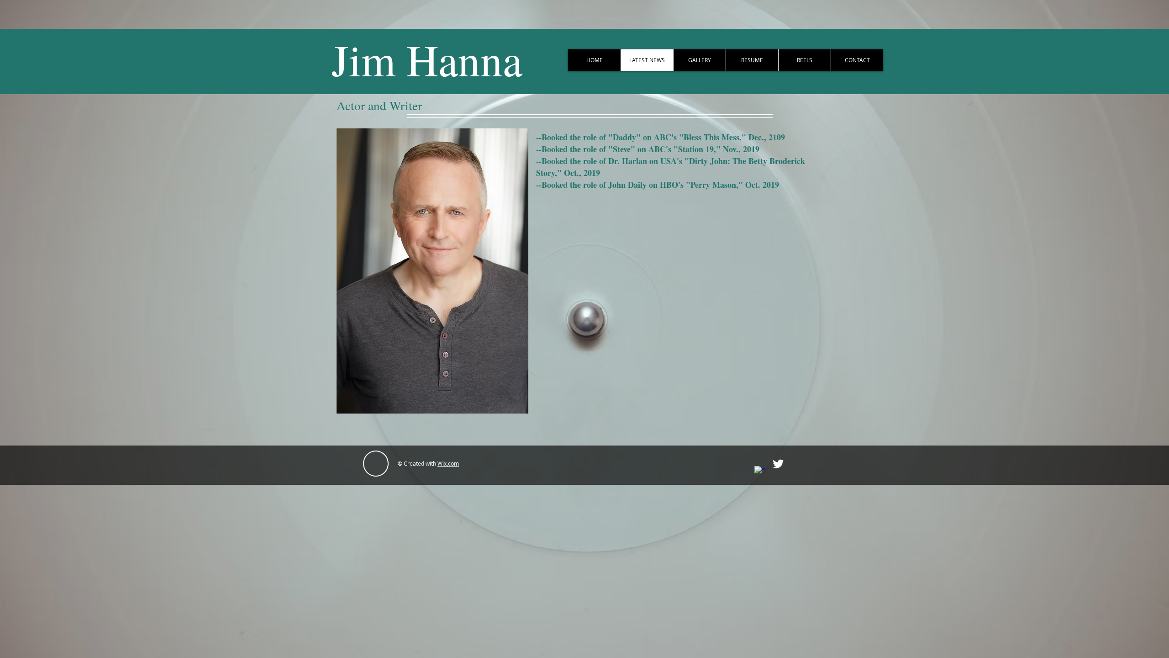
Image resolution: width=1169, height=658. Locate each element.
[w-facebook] (760, 472)
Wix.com (448, 463)
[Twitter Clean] (778, 463)
